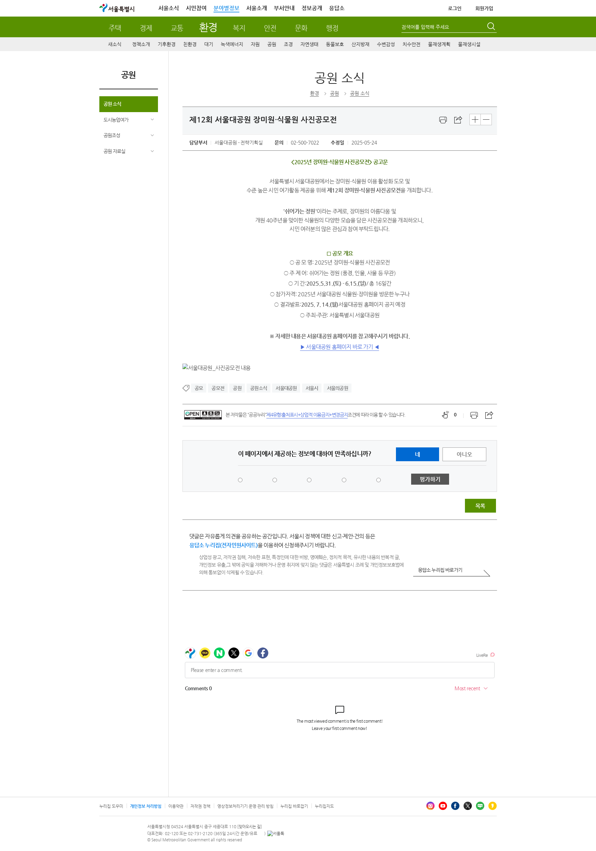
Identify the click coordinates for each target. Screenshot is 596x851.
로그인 (454, 8)
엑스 (468, 806)
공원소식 (258, 388)
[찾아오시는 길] (249, 826)
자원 (255, 44)
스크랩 (458, 120)
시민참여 (196, 8)
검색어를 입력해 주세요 (425, 27)
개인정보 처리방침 (145, 806)
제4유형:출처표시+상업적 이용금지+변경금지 (307, 414)
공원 (271, 44)
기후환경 (167, 44)
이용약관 (175, 806)
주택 (115, 28)
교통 (177, 28)
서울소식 (168, 8)
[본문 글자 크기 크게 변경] (475, 119)
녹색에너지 (232, 44)
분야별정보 (226, 8)
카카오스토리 (492, 806)
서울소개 (256, 8)
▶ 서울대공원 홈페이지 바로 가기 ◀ (339, 347)
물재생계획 (439, 44)
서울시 (312, 388)
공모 (199, 388)
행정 (332, 28)
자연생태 (309, 44)
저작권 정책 (200, 806)
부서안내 (284, 8)
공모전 (217, 388)
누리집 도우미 (111, 806)
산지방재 (360, 44)
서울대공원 (286, 388)
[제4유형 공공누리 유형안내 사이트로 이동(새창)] (203, 414)
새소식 (114, 44)
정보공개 (311, 8)
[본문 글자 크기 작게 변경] (486, 119)
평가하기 (430, 479)
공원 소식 (112, 104)
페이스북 (455, 806)
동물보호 (335, 44)
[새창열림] (443, 120)
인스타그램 (430, 806)
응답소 (337, 8)
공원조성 (111, 135)
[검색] (492, 27)
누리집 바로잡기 (294, 806)
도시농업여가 (115, 119)
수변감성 (386, 44)
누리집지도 (324, 806)
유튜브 (443, 806)
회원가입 (484, 8)
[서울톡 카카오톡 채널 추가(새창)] (275, 833)
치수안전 (411, 44)
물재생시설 (469, 44)
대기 (208, 44)
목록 (480, 506)
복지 (239, 28)
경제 (146, 28)
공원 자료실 (114, 151)
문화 (301, 28)
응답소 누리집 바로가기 (440, 570)
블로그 (480, 806)
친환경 (190, 44)
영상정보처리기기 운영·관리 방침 (245, 806)
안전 (270, 28)
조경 (288, 44)
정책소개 (141, 44)
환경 (208, 27)
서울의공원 (337, 388)
